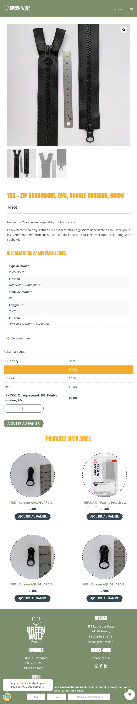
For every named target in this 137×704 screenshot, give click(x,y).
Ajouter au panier (23, 423)
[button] (124, 30)
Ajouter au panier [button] (32, 516)
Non (57, 697)
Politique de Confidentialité (89, 697)
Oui (36, 697)
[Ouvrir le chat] (7, 697)
